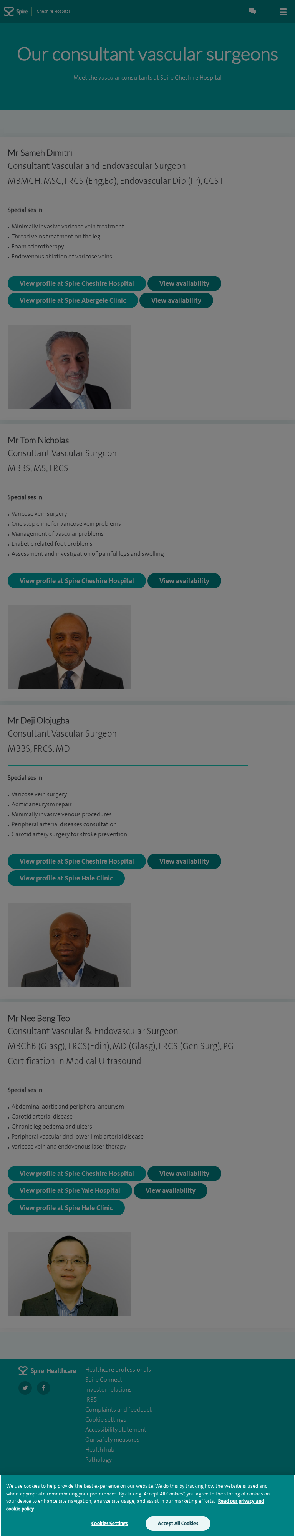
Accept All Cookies (178, 1523)
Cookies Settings (109, 1523)
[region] (147, 1506)
